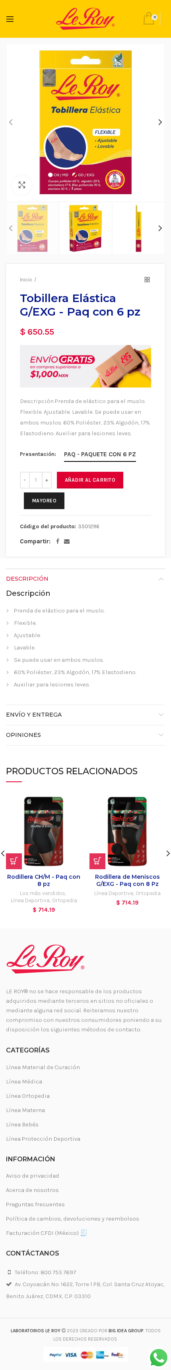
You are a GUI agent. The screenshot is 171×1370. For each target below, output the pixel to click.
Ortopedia (64, 900)
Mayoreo (44, 501)
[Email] (67, 541)
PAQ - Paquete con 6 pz (100, 454)
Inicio (26, 280)
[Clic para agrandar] (22, 185)
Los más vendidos (42, 893)
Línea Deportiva (30, 900)
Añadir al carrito (90, 480)
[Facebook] (58, 541)
